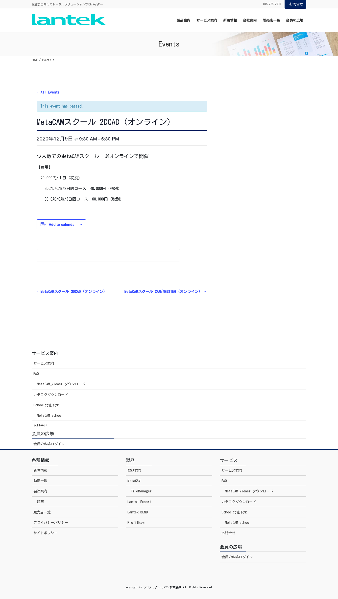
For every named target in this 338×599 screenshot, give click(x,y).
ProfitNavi (136, 522)
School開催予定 (46, 405)
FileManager (141, 491)
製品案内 (134, 470)
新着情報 (40, 470)
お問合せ (296, 4)
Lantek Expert (139, 502)
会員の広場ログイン (49, 444)
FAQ (36, 373)
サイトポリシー (45, 533)
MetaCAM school (50, 415)
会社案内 (40, 491)
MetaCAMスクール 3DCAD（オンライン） (72, 291)
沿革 (40, 502)
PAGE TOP (325, 577)
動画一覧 (40, 481)
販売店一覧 (42, 512)
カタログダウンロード (50, 394)
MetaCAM (134, 481)
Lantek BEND (137, 512)
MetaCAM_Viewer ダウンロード (61, 384)
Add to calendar (62, 224)
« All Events (48, 92)
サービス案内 (43, 363)
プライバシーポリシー (50, 522)
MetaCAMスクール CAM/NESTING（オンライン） (165, 291)
